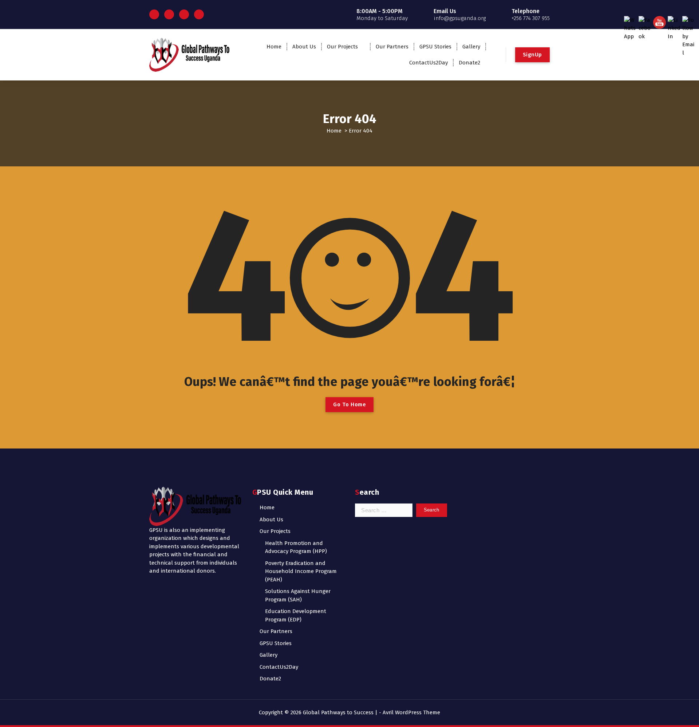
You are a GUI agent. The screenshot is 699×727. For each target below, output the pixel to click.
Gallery (471, 46)
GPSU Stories (435, 46)
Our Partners (392, 46)
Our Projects (342, 46)
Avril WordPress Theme (411, 712)
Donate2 (469, 62)
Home (273, 46)
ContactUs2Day (428, 62)
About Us (304, 46)
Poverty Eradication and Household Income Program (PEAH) (301, 571)
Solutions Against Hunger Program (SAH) (298, 595)
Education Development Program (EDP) (295, 615)
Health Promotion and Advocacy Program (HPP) (296, 547)
